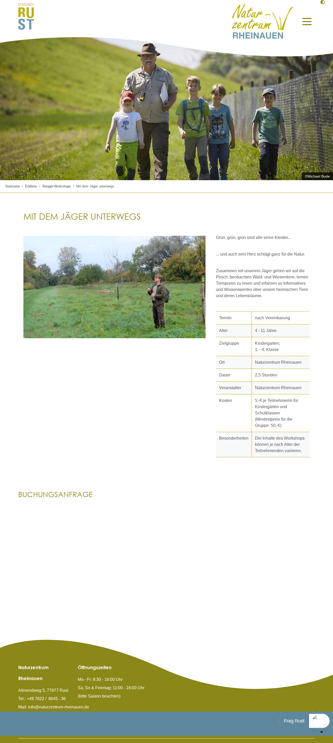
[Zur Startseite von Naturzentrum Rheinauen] (262, 21)
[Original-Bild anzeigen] (114, 287)
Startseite (12, 186)
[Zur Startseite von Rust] (26, 16)
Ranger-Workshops (56, 186)
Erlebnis (31, 186)
